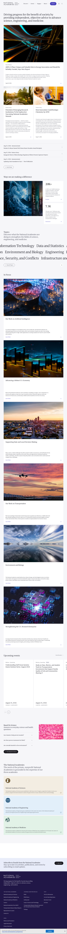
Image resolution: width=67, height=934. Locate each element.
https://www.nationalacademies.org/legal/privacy (12, 931)
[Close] (64, 931)
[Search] (62, 3)
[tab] (5, 198)
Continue (50, 931)
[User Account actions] (59, 3)
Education (16, 252)
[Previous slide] (36, 213)
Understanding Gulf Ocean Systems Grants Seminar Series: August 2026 (18, 666)
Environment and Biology (45, 252)
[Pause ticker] (61, 265)
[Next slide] (39, 213)
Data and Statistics (31, 246)
